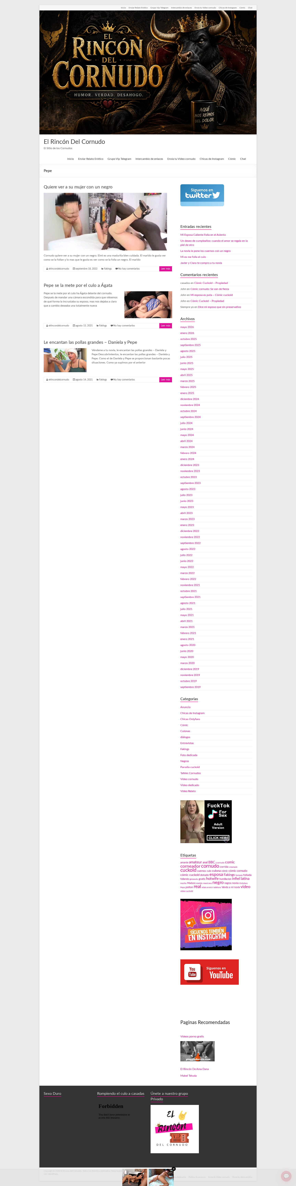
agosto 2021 (187, 603)
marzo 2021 (187, 627)
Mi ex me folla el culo (193, 257)
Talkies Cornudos (190, 773)
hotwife (212, 878)
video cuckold (186, 891)
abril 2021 (186, 621)
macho (183, 883)
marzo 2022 (187, 573)
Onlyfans (243, 883)
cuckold (188, 870)
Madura (191, 883)
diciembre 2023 (189, 465)
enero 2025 (187, 393)
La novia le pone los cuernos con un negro (205, 251)
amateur (195, 862)
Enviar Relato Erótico (138, 8)
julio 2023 (186, 495)
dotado (204, 875)
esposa (216, 874)
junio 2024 (186, 429)
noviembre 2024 (190, 405)
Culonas (185, 731)
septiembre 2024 (190, 417)
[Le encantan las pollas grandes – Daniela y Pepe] (65, 350)
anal (205, 862)
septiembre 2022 (190, 543)
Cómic (242, 8)
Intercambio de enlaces (181, 8)
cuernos (201, 871)
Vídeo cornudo (189, 779)
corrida (224, 866)
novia (235, 883)
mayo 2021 (187, 615)
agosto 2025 (187, 351)
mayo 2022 (187, 567)
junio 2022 (186, 561)
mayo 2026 (187, 327)
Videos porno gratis (192, 1036)
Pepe (182, 887)
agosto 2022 (187, 549)
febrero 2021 (188, 633)
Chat (250, 8)
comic (230, 862)
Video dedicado (189, 785)
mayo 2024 (187, 435)
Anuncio (185, 707)
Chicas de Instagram (228, 8)
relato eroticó (207, 887)
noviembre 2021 (190, 585)
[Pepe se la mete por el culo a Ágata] (148, 293)
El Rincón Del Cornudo (74, 142)
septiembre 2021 (190, 597)
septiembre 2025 (190, 345)
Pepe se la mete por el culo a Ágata (78, 285)
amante (184, 862)
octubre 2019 (188, 681)
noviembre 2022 (190, 537)
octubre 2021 (188, 591)
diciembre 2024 (189, 399)
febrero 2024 (188, 453)
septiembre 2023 (190, 483)
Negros (184, 761)
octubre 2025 (188, 339)
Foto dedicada (188, 755)
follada (247, 875)
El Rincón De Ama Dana (194, 1069)
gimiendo (194, 879)
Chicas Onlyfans (190, 719)
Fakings (108, 269)
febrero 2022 (188, 579)
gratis (202, 879)
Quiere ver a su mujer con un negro (78, 187)
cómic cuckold (190, 875)
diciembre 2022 (189, 531)
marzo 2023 (187, 519)
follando (184, 879)
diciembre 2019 (189, 669)
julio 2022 (186, 555)
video (245, 887)
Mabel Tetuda (188, 1075)
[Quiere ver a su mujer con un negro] (105, 194)
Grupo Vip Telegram (159, 8)
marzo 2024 (187, 447)
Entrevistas (187, 743)
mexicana (207, 883)
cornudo (210, 866)
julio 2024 (186, 423)
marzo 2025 (187, 381)
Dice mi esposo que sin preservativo (219, 307)
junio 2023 (186, 501)
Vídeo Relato (188, 791)
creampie (233, 867)
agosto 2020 (187, 645)
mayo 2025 (187, 369)
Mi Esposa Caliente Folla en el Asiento (203, 234)
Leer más (165, 269)
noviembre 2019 (190, 675)
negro (218, 882)
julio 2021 (186, 609)
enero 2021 (187, 639)
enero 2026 (187, 333)
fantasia (239, 875)
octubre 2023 (188, 477)
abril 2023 (186, 513)
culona (216, 870)
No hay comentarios (129, 269)
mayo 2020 (187, 657)
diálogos (185, 737)
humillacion (225, 879)
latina (245, 878)
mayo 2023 (187, 507)
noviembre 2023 (190, 471)
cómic (224, 871)
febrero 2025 (188, 387)
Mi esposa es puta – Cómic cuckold (211, 295)
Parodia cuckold (190, 767)
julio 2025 (186, 357)
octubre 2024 (188, 411)
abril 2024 (186, 441)
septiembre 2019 (190, 687)
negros (227, 883)
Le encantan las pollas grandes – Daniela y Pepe (90, 342)
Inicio (123, 8)
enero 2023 (187, 525)
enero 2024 (187, 459)
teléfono (217, 887)
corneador (190, 866)
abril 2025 (186, 375)
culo (209, 871)
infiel (236, 878)
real (197, 886)
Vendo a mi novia (231, 887)
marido (199, 883)
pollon (189, 887)
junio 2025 (186, 363)
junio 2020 (186, 651)
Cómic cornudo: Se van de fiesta (209, 289)
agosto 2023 (187, 489)
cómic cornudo (238, 870)
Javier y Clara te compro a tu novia (201, 263)
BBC (211, 862)
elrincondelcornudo (59, 269)
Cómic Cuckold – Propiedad (211, 283)
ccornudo (220, 863)
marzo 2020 (187, 663)
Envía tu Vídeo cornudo (205, 8)
